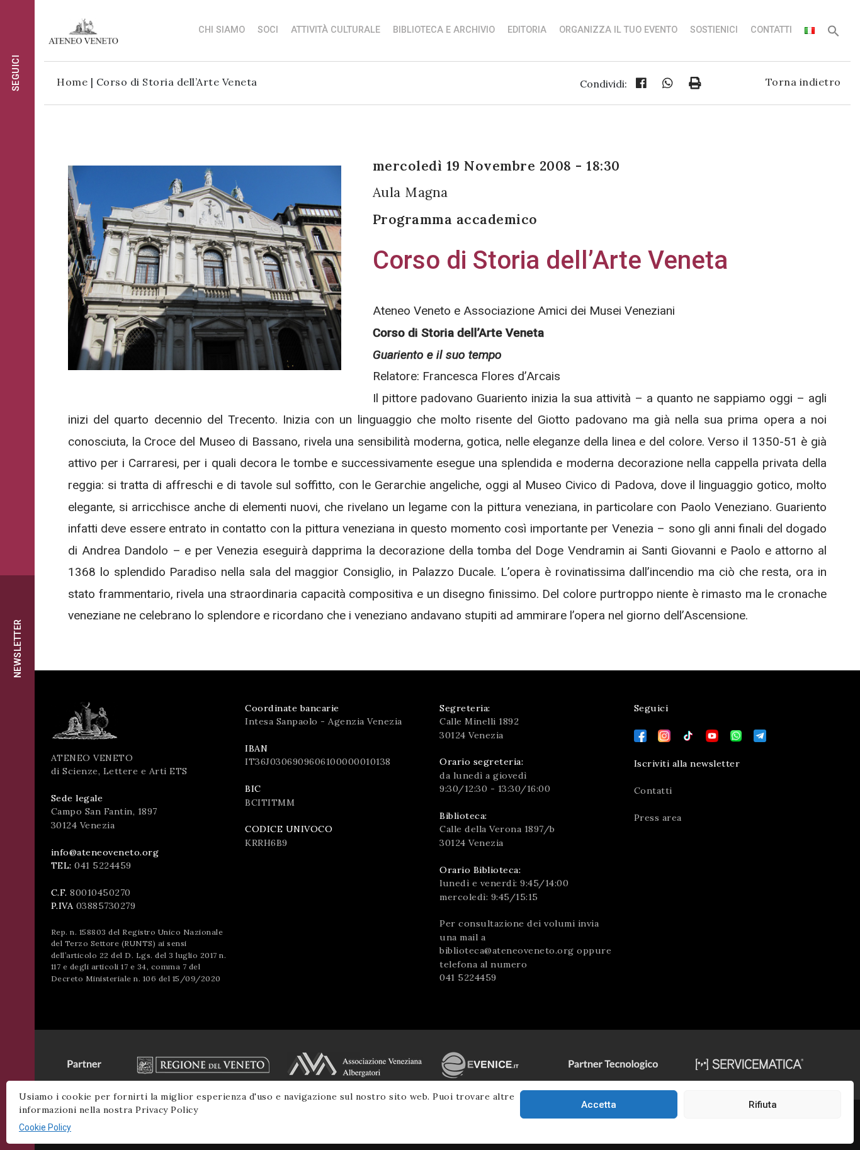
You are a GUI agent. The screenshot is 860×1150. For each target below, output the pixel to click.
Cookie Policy (45, 1127)
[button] (833, 34)
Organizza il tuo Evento (618, 30)
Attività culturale (335, 30)
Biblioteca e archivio (444, 30)
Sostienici (714, 30)
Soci (267, 30)
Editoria (526, 30)
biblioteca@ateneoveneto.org (506, 950)
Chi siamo (221, 30)
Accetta (598, 1104)
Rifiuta (763, 1104)
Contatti (771, 30)
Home (72, 82)
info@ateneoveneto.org (105, 852)
